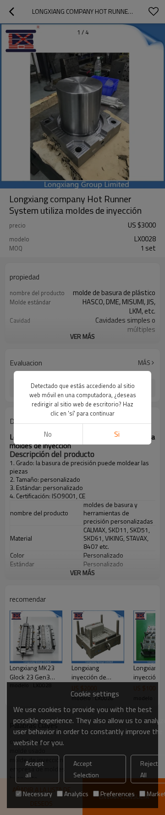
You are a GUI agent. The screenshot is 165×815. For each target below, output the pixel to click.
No (48, 434)
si (117, 434)
